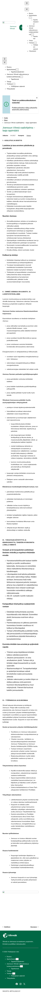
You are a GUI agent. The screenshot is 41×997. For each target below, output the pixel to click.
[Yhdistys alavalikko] (35, 43)
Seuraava (33, 927)
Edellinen (7, 927)
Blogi (5, 120)
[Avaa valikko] (27, 3)
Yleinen (28, 135)
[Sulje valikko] (27, 9)
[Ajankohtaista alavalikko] (30, 18)
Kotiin (6, 118)
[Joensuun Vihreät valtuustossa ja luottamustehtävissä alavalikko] (32, 34)
